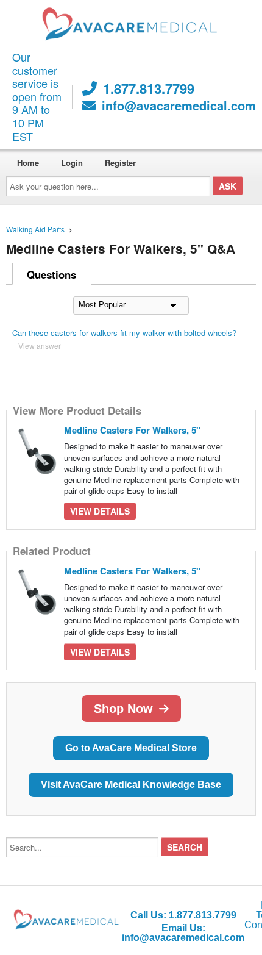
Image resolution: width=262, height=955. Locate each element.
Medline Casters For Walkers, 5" (132, 430)
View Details (100, 511)
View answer (39, 345)
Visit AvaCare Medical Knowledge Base (131, 784)
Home (28, 162)
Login (72, 162)
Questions (51, 274)
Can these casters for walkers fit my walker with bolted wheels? (124, 332)
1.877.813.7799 (148, 88)
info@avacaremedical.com (179, 105)
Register (120, 162)
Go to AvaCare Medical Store (131, 748)
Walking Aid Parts (35, 229)
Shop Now (123, 708)
